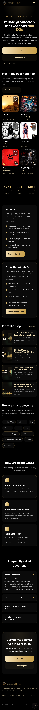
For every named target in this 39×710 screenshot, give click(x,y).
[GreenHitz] (12, 3)
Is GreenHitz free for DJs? (14, 598)
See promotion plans (16, 312)
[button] (16, 109)
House (18, 428)
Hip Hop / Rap (9, 422)
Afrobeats (7, 428)
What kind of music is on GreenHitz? (13, 618)
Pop (31, 422)
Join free (19, 50)
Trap (26, 428)
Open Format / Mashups (12, 440)
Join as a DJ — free (15, 254)
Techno (28, 440)
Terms (18, 695)
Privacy (11, 695)
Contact (33, 695)
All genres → (8, 445)
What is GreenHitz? (12, 574)
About (4, 695)
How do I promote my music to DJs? (16, 607)
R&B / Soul (22, 422)
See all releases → (11, 90)
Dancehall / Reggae (11, 434)
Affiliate (25, 695)
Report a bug (6, 700)
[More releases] (34, 128)
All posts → (33, 327)
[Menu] (34, 3)
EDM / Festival (27, 434)
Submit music (19, 58)
